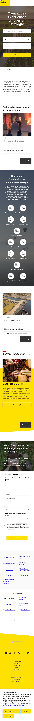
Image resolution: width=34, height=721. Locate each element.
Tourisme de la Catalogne (17, 677)
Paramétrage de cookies (11, 711)
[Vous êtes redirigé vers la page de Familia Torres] (25, 610)
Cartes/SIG (17, 665)
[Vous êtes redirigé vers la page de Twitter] (15, 653)
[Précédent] (23, 161)
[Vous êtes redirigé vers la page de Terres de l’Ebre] (9, 564)
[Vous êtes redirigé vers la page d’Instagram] (19, 653)
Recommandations (17, 661)
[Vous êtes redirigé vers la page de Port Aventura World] (25, 604)
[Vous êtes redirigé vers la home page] (5, 3)
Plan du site (17, 669)
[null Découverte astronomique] (17, 133)
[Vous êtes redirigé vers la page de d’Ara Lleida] (9, 570)
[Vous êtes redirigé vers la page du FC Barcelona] (9, 598)
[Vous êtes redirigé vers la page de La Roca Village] (9, 610)
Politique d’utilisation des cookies (14, 705)
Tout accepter (8, 716)
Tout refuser (26, 711)
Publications (17, 663)
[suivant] (23, 425)
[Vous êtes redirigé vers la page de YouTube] (10, 653)
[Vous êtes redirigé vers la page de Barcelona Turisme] (25, 564)
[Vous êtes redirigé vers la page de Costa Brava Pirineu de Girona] (25, 570)
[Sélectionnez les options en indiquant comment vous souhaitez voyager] (17, 518)
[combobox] (17, 31)
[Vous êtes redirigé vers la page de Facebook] (6, 653)
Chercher (17, 54)
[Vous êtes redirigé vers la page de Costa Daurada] (9, 557)
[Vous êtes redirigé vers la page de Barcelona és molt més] (25, 557)
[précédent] (28, 425)
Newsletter (17, 667)
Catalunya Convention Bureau (17, 681)
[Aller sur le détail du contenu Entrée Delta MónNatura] (17, 312)
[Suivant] (28, 161)
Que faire (8, 69)
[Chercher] (25, 3)
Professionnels (17, 679)
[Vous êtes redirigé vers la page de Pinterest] (28, 653)
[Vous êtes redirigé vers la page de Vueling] (9, 605)
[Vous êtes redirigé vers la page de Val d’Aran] (25, 575)
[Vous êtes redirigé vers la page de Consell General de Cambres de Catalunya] (9, 581)
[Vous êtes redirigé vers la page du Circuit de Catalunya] (25, 598)
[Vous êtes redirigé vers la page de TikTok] (24, 653)
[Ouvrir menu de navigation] (31, 3)
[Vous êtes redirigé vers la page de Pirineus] (9, 575)
